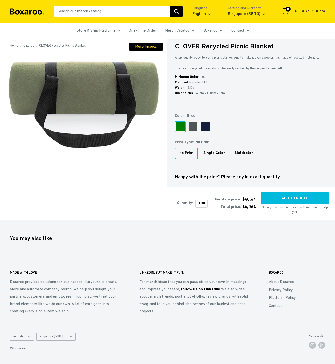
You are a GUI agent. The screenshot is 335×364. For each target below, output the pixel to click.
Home (14, 45)
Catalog (28, 45)
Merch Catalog (177, 31)
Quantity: (185, 203)
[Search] (176, 11)
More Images (146, 47)
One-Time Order (142, 31)
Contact (237, 31)
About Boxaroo (281, 282)
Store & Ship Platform (96, 31)
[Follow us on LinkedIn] (321, 345)
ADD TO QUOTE (295, 198)
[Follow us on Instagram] (312, 345)
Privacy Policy (281, 290)
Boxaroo (210, 31)
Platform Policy (282, 298)
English (18, 336)
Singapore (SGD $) (51, 336)
